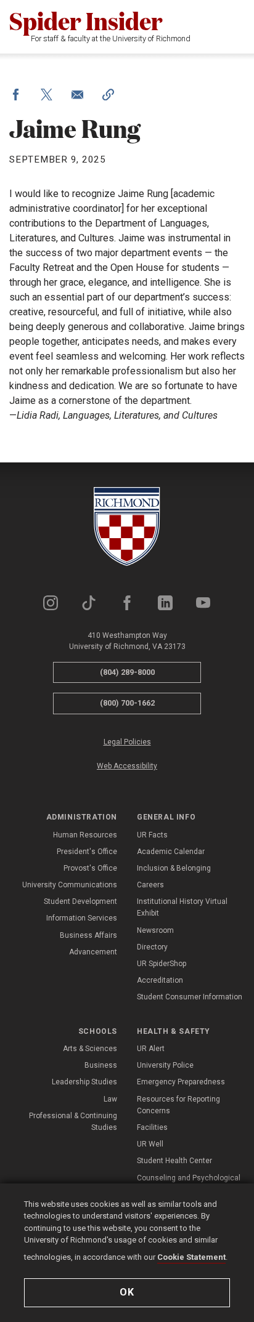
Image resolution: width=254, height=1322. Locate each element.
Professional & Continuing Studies (73, 1121)
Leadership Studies (84, 1082)
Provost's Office (90, 868)
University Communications (69, 885)
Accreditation (160, 980)
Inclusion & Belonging (174, 868)
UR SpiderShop (161, 963)
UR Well (150, 1144)
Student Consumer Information (189, 997)
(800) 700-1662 (127, 702)
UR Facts (152, 835)
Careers (150, 885)
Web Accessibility (127, 766)
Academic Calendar (171, 851)
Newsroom (155, 930)
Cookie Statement (191, 1257)
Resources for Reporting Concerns (178, 1105)
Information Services (81, 918)
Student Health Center (174, 1160)
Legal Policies (127, 742)
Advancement (93, 952)
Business (100, 1065)
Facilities (152, 1127)
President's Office (87, 851)
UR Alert (151, 1048)
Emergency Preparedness (181, 1082)
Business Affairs (88, 935)
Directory (152, 947)
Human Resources (85, 835)
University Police (165, 1065)
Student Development (80, 901)
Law (110, 1099)
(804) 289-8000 (127, 672)
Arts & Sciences (90, 1048)
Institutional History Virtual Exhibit (182, 907)
